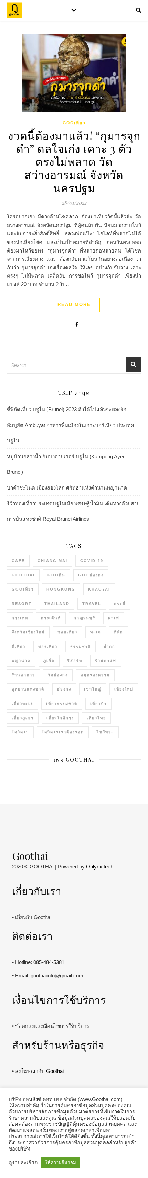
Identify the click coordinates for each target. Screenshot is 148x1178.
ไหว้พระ (105, 732)
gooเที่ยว (74, 123)
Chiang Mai (52, 561)
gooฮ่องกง (91, 575)
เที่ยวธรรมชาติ (61, 704)
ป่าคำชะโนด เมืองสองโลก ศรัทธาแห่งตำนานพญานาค (67, 488)
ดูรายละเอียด (23, 1162)
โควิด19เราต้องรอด (63, 732)
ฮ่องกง (64, 689)
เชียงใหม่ (123, 689)
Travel (91, 604)
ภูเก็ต (49, 661)
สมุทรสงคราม (95, 675)
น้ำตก (109, 646)
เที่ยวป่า (98, 704)
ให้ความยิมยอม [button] (60, 1162)
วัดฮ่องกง (58, 675)
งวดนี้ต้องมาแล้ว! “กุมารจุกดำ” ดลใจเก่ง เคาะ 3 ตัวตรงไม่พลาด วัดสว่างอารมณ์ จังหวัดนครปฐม (74, 161)
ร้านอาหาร (23, 675)
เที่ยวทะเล (22, 704)
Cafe (18, 561)
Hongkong (60, 589)
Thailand (57, 604)
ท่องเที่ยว (47, 646)
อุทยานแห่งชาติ (28, 689)
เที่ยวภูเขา (23, 718)
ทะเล (95, 632)
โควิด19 (20, 732)
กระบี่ (120, 604)
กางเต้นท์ (51, 618)
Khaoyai (99, 589)
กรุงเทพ (20, 618)
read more (74, 304)
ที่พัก (118, 632)
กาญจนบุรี (84, 618)
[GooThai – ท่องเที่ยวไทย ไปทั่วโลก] (14, 10)
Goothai (23, 575)
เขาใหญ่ (93, 689)
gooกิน (56, 575)
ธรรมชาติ (80, 646)
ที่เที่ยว (18, 646)
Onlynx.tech (99, 867)
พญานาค (21, 661)
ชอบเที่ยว (67, 632)
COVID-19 (91, 561)
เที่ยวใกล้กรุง (60, 718)
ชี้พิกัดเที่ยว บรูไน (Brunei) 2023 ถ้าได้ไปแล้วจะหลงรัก (66, 409)
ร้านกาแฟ (105, 661)
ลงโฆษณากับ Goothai (39, 1071)
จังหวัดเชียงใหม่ (28, 632)
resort (22, 604)
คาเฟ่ (113, 618)
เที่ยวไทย (96, 718)
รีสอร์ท (74, 661)
